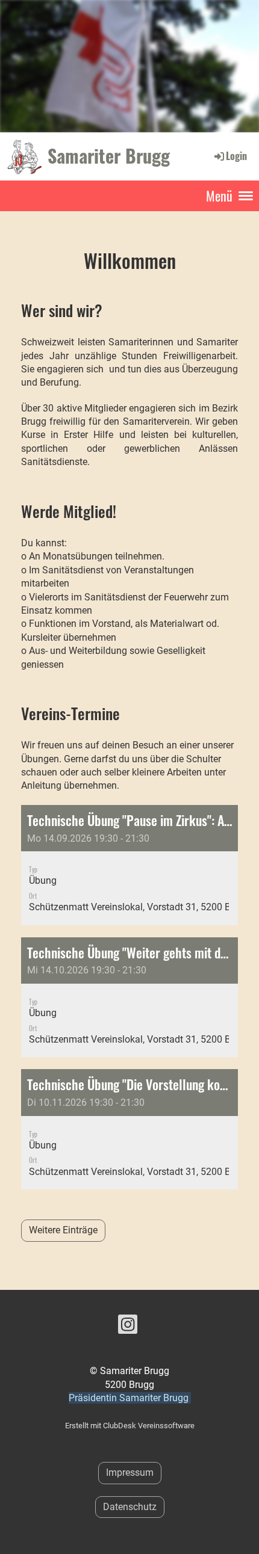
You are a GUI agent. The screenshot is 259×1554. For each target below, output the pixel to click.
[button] (129, 865)
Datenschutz (130, 1506)
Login (236, 156)
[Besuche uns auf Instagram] (127, 1327)
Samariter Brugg (109, 155)
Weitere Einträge (63, 1230)
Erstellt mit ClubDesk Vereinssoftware (130, 1425)
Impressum (130, 1472)
